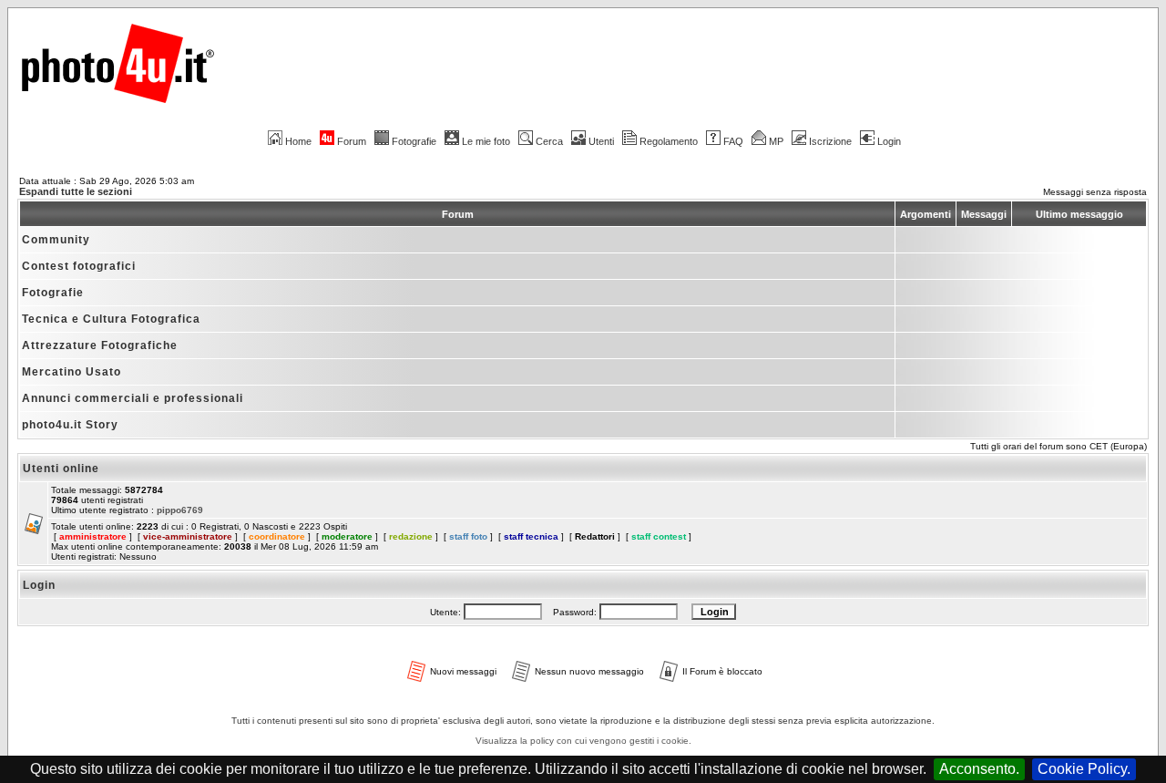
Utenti (601, 141)
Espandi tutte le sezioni (75, 191)
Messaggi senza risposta (1095, 192)
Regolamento (668, 141)
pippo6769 (180, 510)
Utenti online (61, 468)
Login (889, 141)
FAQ (733, 141)
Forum (351, 141)
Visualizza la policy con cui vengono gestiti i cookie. (583, 741)
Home (298, 141)
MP (776, 141)
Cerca (549, 141)
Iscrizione (830, 141)
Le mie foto (486, 141)
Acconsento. (979, 769)
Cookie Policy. (1084, 769)
